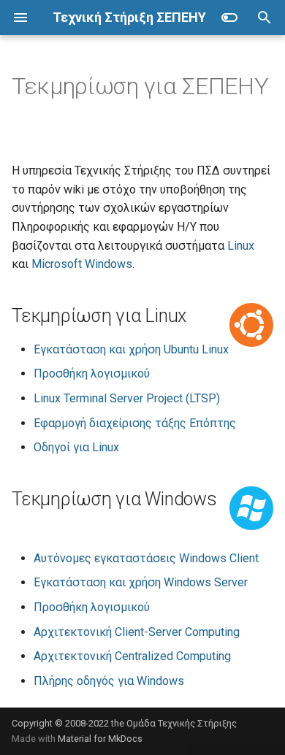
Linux (240, 246)
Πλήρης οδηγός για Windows (109, 681)
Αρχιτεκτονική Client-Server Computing (137, 632)
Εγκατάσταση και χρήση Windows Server (141, 582)
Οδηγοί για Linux (76, 447)
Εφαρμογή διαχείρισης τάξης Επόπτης (135, 423)
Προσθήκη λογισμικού (92, 373)
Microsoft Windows (81, 264)
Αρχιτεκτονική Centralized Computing (132, 656)
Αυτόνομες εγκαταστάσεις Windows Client (146, 558)
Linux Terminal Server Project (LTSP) (127, 398)
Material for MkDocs (100, 738)
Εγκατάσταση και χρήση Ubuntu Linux (131, 349)
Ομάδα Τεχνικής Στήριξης (181, 723)
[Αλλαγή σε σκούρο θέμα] (229, 17)
